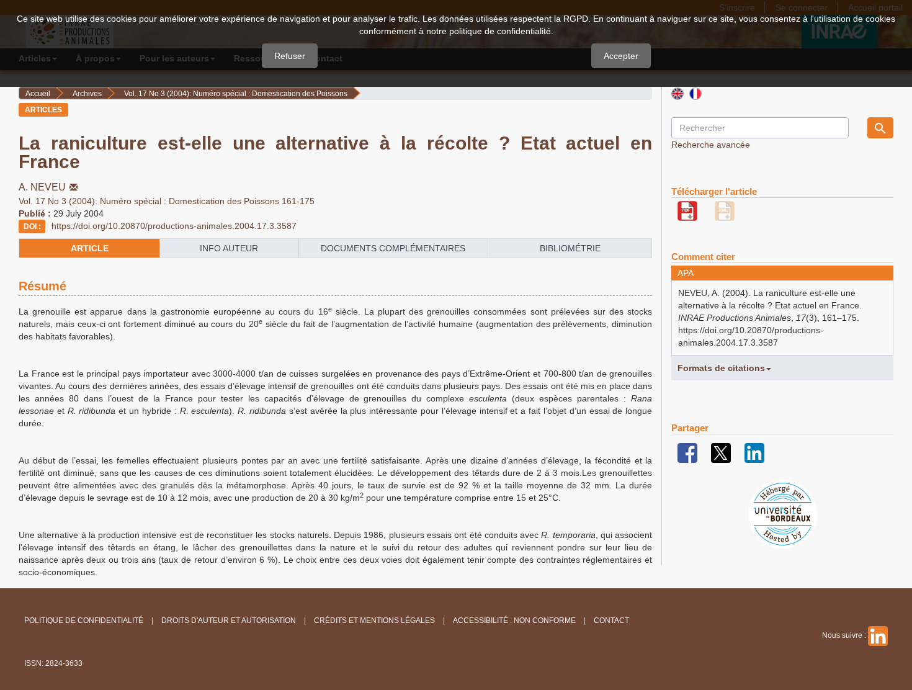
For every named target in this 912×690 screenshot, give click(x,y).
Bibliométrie (570, 248)
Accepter (621, 56)
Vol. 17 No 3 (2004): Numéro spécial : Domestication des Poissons (235, 93)
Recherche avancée (710, 145)
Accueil (37, 93)
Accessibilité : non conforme (514, 620)
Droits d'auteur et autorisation (228, 620)
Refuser (289, 56)
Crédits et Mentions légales (374, 620)
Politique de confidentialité (83, 620)
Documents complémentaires (393, 248)
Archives (87, 93)
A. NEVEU (42, 187)
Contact (611, 620)
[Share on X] (721, 452)
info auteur (229, 248)
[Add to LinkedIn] (754, 452)
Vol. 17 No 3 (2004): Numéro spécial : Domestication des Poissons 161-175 (167, 201)
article (90, 248)
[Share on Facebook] (687, 452)
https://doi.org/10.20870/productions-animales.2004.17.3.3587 (174, 226)
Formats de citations (721, 368)
